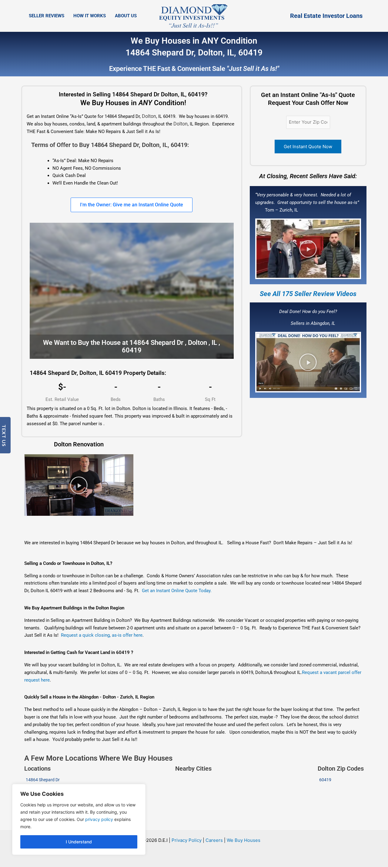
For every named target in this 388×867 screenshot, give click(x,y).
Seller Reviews (46, 15)
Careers (214, 840)
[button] (308, 249)
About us (126, 15)
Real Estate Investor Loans (326, 15)
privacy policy (99, 819)
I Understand (79, 841)
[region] (79, 819)
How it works (89, 15)
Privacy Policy (187, 840)
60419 (325, 779)
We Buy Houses (243, 840)
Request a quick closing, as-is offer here (101, 635)
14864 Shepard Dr (43, 779)
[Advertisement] (185, 523)
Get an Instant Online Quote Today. (177, 590)
